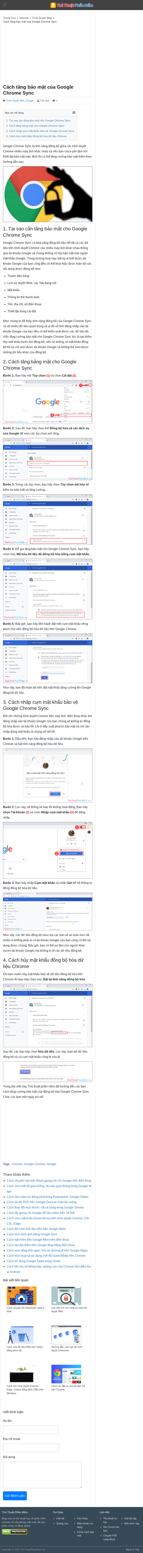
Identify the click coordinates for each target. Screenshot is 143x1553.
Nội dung (9, 1457)
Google (30, 100)
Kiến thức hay (131, 1523)
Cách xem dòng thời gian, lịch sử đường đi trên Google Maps (47, 1250)
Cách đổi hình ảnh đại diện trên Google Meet (36, 1228)
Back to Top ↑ (133, 1549)
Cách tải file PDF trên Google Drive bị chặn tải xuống (42, 1202)
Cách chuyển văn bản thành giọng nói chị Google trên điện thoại (49, 1180)
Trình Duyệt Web (15, 100)
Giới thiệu (82, 1518)
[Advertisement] (47, 53)
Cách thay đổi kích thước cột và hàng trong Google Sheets (45, 1207)
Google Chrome (34, 1164)
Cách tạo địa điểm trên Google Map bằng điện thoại (41, 1245)
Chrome (17, 1164)
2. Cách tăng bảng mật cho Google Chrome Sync (35, 125)
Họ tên (7, 1420)
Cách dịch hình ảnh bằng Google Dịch (32, 1234)
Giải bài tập (130, 1518)
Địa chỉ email (11, 1439)
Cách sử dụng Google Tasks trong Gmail (33, 1261)
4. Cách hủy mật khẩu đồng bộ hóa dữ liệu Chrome (36, 136)
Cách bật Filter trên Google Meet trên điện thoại (38, 1239)
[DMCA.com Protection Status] (14, 1531)
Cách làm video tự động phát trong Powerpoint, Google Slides (47, 1196)
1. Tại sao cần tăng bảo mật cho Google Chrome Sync (38, 120)
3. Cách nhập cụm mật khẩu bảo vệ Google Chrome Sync (40, 131)
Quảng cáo (62, 1523)
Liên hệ (60, 1518)
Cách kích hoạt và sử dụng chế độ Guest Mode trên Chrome (46, 1255)
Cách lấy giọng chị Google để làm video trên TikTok (40, 1212)
